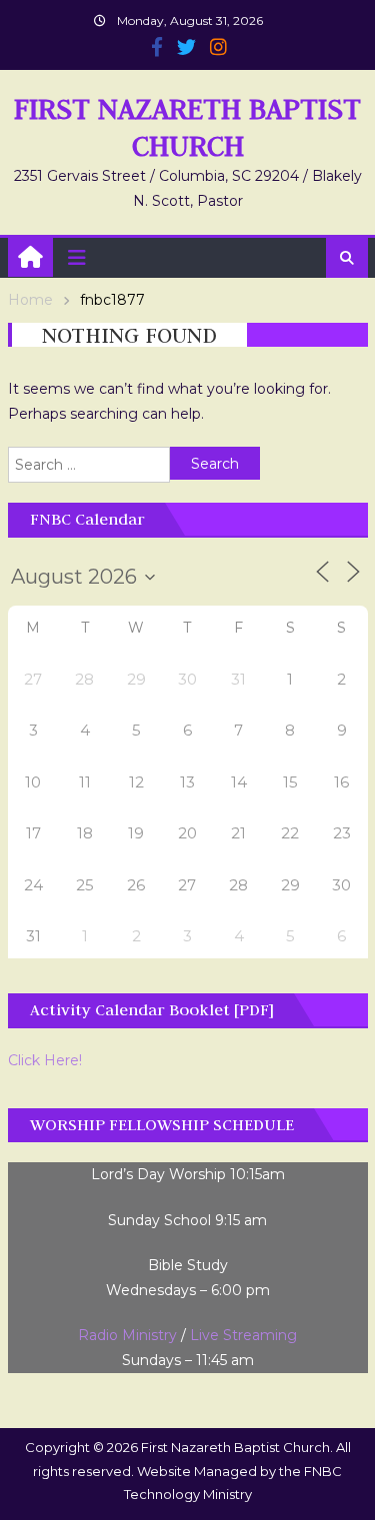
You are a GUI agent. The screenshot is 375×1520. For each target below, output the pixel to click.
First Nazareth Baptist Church (187, 127)
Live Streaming (243, 1335)
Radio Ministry (127, 1335)
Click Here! (45, 1060)
